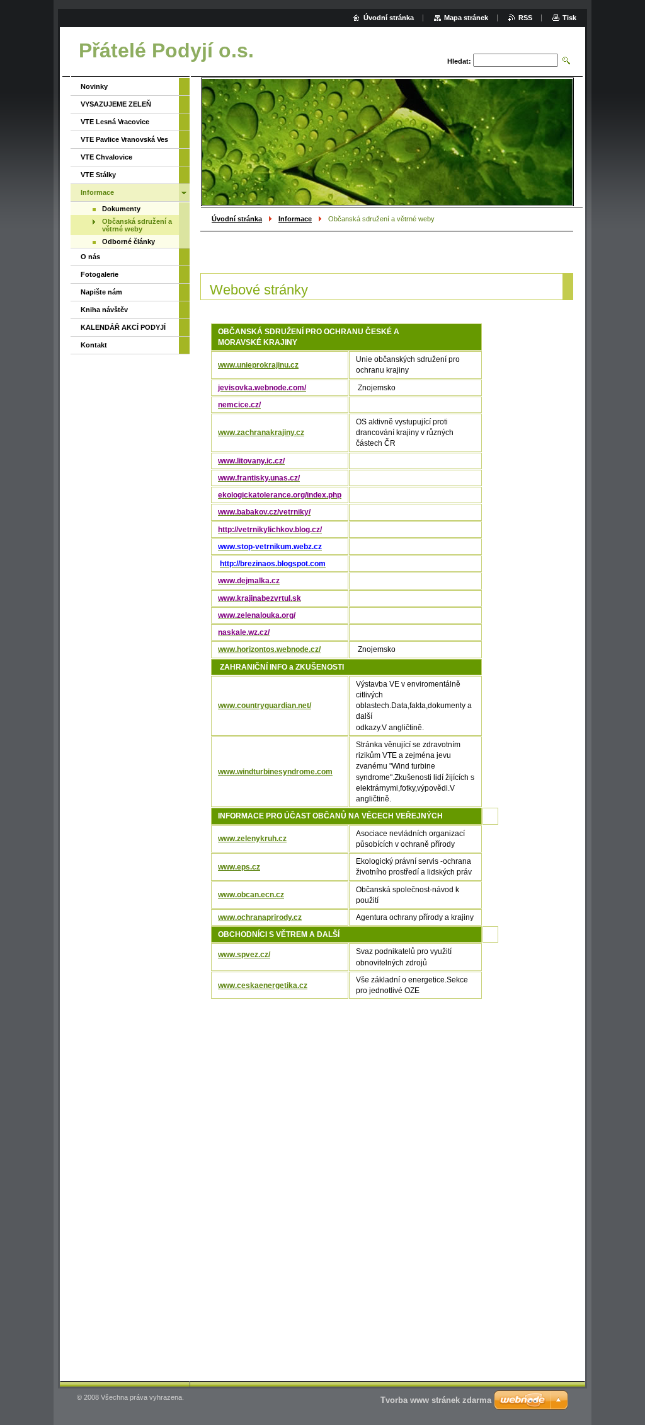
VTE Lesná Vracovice (115, 121)
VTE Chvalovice (106, 157)
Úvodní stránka (237, 219)
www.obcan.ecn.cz (251, 894)
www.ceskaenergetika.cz (262, 985)
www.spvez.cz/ (244, 954)
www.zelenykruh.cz (252, 838)
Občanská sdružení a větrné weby (137, 225)
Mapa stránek (466, 17)
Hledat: (459, 61)
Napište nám (101, 292)
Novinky (94, 86)
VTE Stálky (98, 174)
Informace (295, 219)
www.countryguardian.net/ (264, 705)
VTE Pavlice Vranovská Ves (124, 139)
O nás (90, 256)
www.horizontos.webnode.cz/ (269, 649)
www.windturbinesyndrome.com (275, 771)
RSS (525, 17)
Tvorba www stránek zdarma (435, 1400)
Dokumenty (121, 208)
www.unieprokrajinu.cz (258, 365)
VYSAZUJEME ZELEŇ (116, 104)
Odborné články (128, 241)
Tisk (569, 17)
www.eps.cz (239, 867)
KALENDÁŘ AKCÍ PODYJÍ (123, 327)
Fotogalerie (99, 274)
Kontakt (94, 345)
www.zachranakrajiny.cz (261, 432)
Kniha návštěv (104, 309)
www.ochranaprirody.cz (260, 917)
